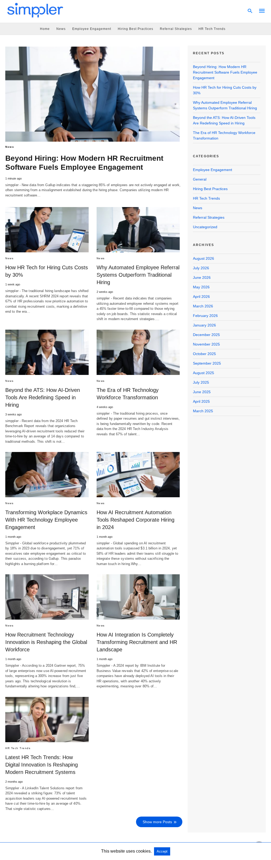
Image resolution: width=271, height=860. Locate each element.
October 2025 (204, 354)
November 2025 (206, 344)
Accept (162, 851)
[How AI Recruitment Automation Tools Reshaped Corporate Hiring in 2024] (138, 474)
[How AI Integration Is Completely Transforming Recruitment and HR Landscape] (138, 597)
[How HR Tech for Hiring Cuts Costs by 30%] (47, 229)
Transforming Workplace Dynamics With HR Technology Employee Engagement (46, 519)
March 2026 (203, 306)
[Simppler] (35, 10)
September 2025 (207, 363)
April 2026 (201, 296)
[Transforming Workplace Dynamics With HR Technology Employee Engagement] (47, 474)
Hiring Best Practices (135, 29)
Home (45, 29)
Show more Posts (157, 822)
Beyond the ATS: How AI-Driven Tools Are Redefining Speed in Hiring (42, 397)
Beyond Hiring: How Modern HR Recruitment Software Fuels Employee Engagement (225, 72)
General (199, 179)
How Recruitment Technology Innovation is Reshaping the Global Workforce (46, 642)
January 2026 (204, 325)
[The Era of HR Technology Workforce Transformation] (138, 352)
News (61, 29)
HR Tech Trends (211, 29)
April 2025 (201, 401)
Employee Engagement (91, 29)
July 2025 (201, 382)
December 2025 (206, 335)
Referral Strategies (176, 29)
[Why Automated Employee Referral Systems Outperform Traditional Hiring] (138, 229)
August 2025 (203, 373)
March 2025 (203, 411)
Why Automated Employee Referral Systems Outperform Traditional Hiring (138, 275)
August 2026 (203, 258)
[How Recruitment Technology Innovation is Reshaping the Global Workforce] (47, 597)
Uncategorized (205, 227)
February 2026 (205, 315)
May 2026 (201, 287)
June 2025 (202, 392)
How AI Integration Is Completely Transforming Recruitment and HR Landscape (137, 642)
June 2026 (202, 277)
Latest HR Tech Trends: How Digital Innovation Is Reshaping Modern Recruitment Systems (41, 764)
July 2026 (201, 268)
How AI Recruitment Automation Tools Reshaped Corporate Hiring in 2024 (135, 519)
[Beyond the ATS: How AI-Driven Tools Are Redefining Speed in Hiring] (47, 352)
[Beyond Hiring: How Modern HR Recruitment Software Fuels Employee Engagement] (92, 94)
